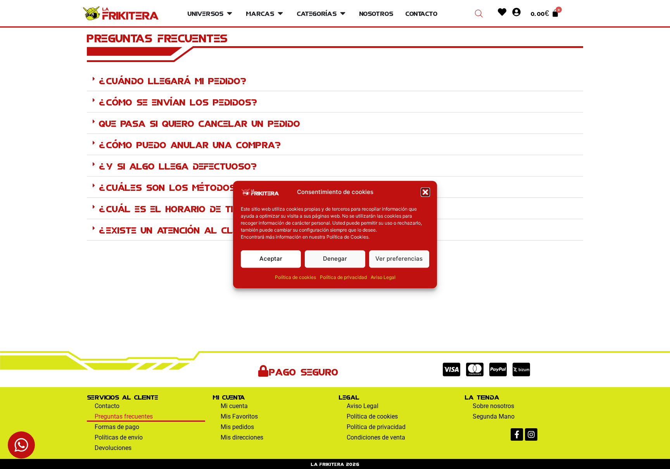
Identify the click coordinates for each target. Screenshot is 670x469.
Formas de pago (117, 427)
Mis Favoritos (239, 416)
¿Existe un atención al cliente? (181, 229)
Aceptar (270, 258)
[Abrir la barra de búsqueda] (479, 13)
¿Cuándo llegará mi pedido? (173, 80)
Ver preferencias (399, 258)
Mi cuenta (234, 406)
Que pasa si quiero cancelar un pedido (199, 123)
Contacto (107, 406)
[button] (425, 192)
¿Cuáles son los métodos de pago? (192, 187)
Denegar (335, 258)
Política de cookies (295, 277)
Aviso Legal (383, 277)
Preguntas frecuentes (124, 416)
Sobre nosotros (493, 406)
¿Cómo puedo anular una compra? (190, 144)
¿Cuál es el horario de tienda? (181, 208)
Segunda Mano (494, 416)
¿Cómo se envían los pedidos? (178, 101)
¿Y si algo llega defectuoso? (178, 165)
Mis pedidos (237, 427)
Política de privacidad (343, 277)
